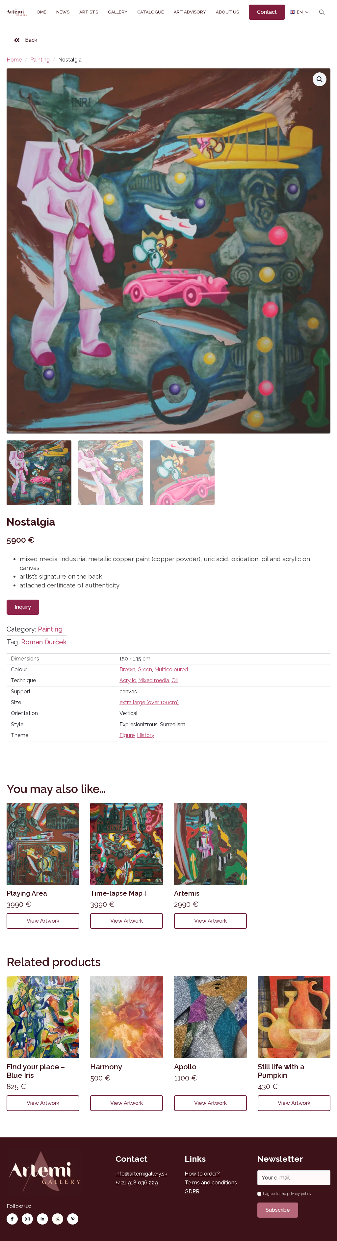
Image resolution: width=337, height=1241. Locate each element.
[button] (319, 79)
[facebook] (12, 1219)
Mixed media (153, 680)
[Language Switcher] (305, 12)
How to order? (202, 1174)
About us (227, 12)
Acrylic (127, 680)
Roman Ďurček (43, 642)
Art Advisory (190, 12)
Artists (88, 12)
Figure (127, 735)
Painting (40, 60)
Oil (174, 680)
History (145, 735)
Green (145, 669)
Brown (127, 669)
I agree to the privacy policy (287, 1194)
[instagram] (27, 1219)
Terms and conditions (211, 1182)
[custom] (57, 1219)
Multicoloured (171, 669)
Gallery (117, 12)
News (62, 12)
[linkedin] (42, 1219)
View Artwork (43, 921)
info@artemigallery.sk (141, 1174)
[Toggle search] (321, 12)
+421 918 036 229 (137, 1182)
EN (297, 12)
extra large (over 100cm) (149, 702)
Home (40, 12)
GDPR (192, 1191)
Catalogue (150, 12)
